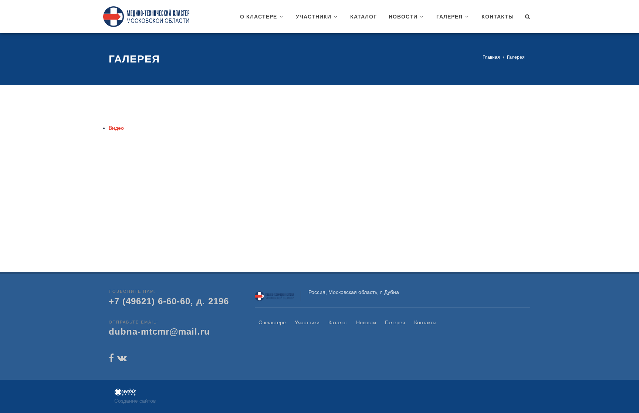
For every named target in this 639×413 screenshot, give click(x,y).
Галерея (395, 322)
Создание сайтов (135, 401)
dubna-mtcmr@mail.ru (159, 331)
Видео (116, 128)
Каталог (337, 322)
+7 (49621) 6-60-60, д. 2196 (169, 301)
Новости (366, 322)
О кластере (272, 322)
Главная (491, 57)
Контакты (425, 322)
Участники (307, 322)
